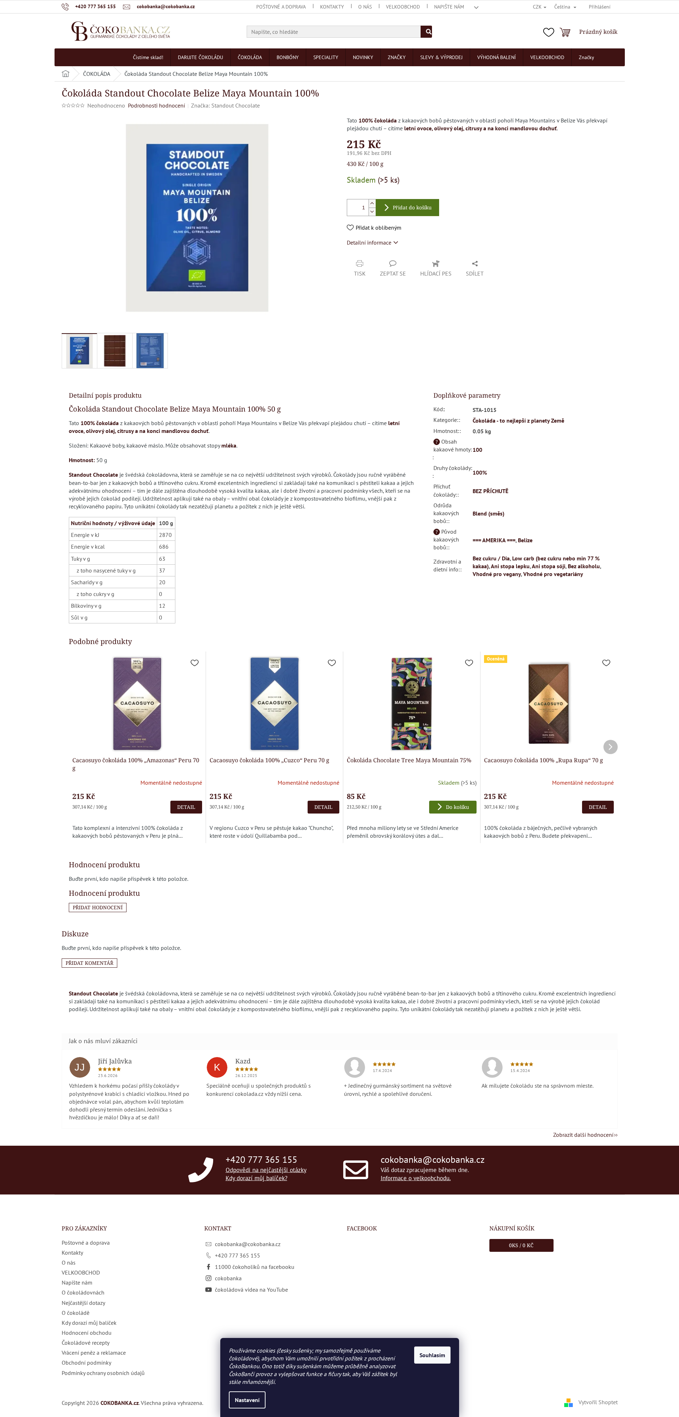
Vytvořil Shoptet (598, 1402)
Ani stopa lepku (510, 566)
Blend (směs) (488, 513)
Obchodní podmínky (86, 1362)
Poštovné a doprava (281, 7)
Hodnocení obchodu (87, 1332)
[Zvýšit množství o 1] (372, 203)
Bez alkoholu (584, 566)
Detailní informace (369, 242)
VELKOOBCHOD (403, 7)
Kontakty (332, 7)
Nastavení (247, 1399)
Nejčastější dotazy (83, 1302)
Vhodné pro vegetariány (553, 573)
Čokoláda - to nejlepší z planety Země (518, 420)
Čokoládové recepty (85, 1342)
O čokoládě (75, 1312)
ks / (521, 1245)
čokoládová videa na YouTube (251, 1289)
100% (480, 472)
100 (477, 449)
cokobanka (228, 1278)
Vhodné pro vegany (497, 573)
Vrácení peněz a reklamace (94, 1352)
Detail (186, 807)
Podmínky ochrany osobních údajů (103, 1372)
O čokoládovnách (83, 1292)
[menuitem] (148, 57)
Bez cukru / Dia (491, 558)
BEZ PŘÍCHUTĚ (490, 491)
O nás (365, 7)
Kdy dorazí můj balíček (89, 1322)
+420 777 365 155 (261, 1159)
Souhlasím (432, 1355)
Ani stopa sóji (548, 566)
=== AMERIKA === (494, 540)
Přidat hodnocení (98, 907)
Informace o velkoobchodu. (416, 1178)
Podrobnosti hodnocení (156, 105)
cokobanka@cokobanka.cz (433, 1159)
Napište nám (449, 7)
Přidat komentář (89, 963)
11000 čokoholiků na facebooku (254, 1266)
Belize (525, 540)
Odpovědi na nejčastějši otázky (266, 1169)
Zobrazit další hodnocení (583, 1134)
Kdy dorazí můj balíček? (256, 1178)
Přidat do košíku (412, 207)
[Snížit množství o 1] (372, 212)
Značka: (225, 105)
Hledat (426, 32)
